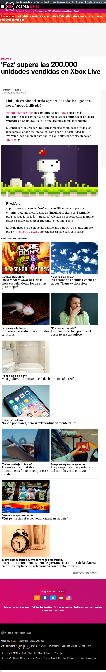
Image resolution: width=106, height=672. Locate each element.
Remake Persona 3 (93, 2)
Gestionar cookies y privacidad (88, 607)
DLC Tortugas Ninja (61, 2)
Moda (22, 658)
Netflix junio (77, 2)
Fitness (81, 658)
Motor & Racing (45, 653)
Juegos (93, 6)
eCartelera (54, 646)
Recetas (62, 658)
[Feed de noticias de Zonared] (37, 597)
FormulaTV (23, 646)
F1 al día (58, 653)
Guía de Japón (24, 648)
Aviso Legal (25, 607)
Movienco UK (85, 646)
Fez (62, 112)
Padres (38, 658)
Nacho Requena (13, 90)
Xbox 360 (12, 140)
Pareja (47, 658)
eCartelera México (68, 646)
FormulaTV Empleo (39, 646)
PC (68, 227)
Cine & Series (83, 8)
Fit (35, 653)
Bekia (16, 658)
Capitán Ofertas (36, 641)
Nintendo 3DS (21, 231)
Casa (88, 658)
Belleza (30, 658)
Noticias (55, 6)
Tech (24, 653)
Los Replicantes (20, 641)
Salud (54, 658)
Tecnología (69, 6)
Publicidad (47, 611)
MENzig (16, 653)
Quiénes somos (11, 607)
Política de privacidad (42, 607)
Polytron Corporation (20, 112)
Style (30, 653)
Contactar (59, 611)
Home (44, 6)
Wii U (36, 231)
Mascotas (71, 658)
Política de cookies (63, 607)
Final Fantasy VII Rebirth (39, 2)
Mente (95, 658)
